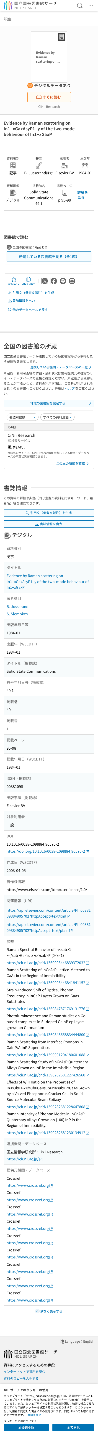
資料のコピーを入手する (21, 1378)
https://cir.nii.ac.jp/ (23, 1159)
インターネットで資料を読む (24, 1371)
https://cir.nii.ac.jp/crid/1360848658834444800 (46, 1034)
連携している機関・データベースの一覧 (59, 367)
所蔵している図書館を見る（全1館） (49, 256)
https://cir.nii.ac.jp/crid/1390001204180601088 (46, 1054)
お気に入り (14, 283)
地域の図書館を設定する (47, 403)
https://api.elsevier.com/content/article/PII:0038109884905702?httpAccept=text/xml (49, 913)
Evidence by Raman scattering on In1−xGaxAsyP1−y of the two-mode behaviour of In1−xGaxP (48, 581)
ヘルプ (70, 388)
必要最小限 (26, 1427)
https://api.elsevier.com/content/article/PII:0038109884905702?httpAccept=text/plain (49, 927)
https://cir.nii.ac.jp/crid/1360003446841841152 (46, 982)
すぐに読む (52, 97)
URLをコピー (28, 283)
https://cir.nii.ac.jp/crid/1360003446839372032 (46, 962)
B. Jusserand (17, 606)
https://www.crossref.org (28, 1185)
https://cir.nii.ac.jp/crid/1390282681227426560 (46, 1075)
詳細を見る (82, 195)
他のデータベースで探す (30, 309)
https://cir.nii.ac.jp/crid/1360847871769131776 (46, 1008)
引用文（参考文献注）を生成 (33, 292)
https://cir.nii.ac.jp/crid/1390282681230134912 (46, 1132)
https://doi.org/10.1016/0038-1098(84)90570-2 (46, 851)
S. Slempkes (17, 613)
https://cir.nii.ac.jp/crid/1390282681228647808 (46, 1106)
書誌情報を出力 (24, 300)
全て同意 (73, 1427)
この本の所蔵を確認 (70, 463)
